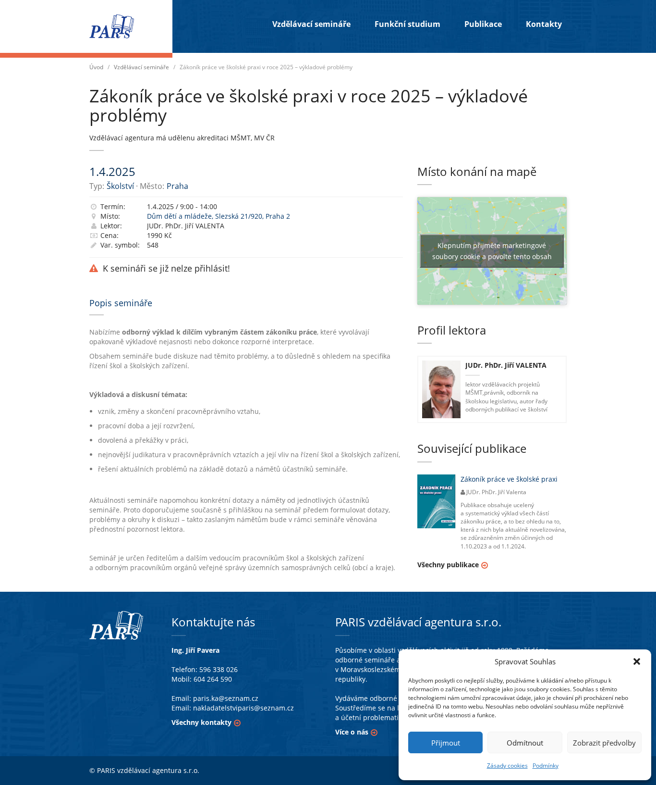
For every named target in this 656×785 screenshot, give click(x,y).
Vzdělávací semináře (311, 24)
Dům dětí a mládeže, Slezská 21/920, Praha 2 (218, 216)
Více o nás (351, 731)
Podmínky (546, 765)
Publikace (483, 24)
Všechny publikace (448, 564)
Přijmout (445, 743)
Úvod (96, 67)
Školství (120, 186)
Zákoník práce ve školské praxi (509, 479)
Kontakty (544, 24)
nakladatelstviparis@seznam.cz (243, 707)
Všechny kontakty (201, 722)
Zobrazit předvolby (604, 743)
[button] (637, 661)
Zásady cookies (507, 765)
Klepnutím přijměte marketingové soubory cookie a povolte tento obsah (492, 251)
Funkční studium (407, 24)
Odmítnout (525, 743)
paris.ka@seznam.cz (225, 698)
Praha (177, 186)
